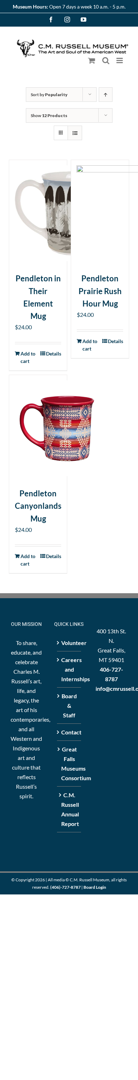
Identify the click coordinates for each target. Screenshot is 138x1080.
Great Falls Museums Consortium (69, 763)
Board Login (95, 887)
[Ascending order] (106, 94)
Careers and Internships (69, 669)
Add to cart (28, 357)
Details (53, 354)
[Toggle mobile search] (105, 60)
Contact (69, 732)
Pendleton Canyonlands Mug (38, 506)
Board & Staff (69, 705)
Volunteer (69, 642)
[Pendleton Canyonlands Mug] (38, 428)
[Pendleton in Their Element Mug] (38, 213)
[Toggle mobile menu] (120, 60)
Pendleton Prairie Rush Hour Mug (100, 291)
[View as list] (75, 133)
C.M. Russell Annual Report (69, 809)
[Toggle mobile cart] (91, 60)
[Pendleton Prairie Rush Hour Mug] (100, 213)
